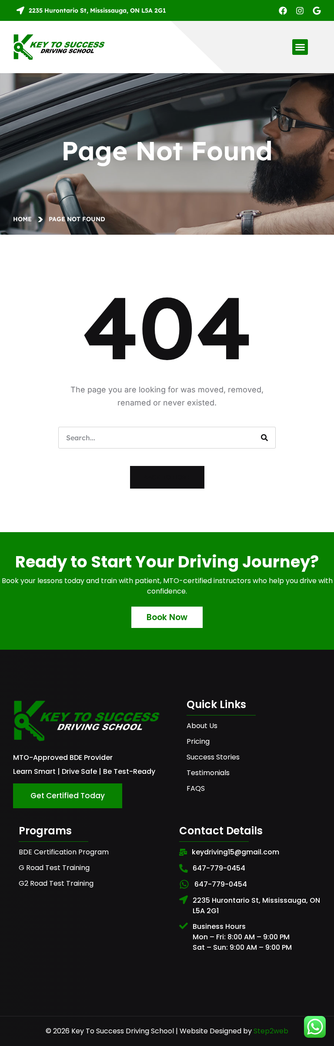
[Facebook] (283, 11)
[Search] (264, 437)
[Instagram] (300, 11)
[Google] (317, 11)
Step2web (271, 1031)
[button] (300, 47)
